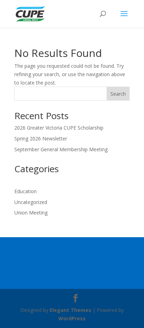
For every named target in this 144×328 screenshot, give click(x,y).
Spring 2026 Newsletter (40, 138)
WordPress (72, 318)
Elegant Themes (70, 310)
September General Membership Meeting (61, 149)
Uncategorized (30, 202)
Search (118, 93)
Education (25, 191)
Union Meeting (31, 212)
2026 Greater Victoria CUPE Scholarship (58, 127)
